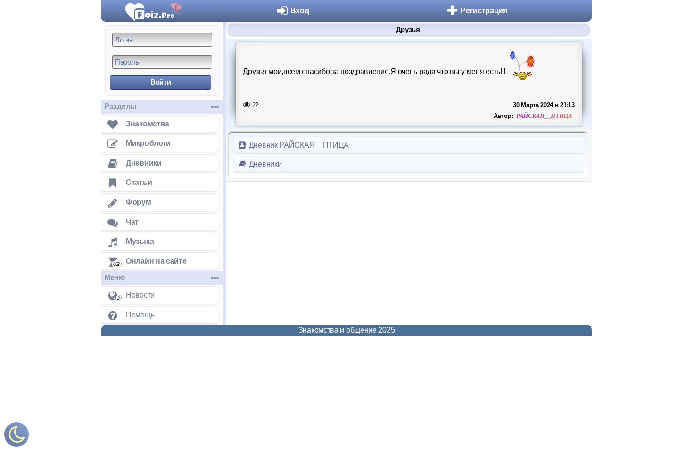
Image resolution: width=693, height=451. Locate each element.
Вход (299, 11)
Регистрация (484, 11)
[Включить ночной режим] (16, 436)
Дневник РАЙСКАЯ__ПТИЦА (298, 145)
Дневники (264, 164)
